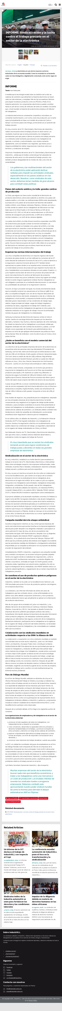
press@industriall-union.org (14, 991)
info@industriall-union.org (14, 989)
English (20, 65)
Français (32, 65)
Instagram (9, 975)
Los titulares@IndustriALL (14, 978)
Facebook (9, 967)
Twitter (8, 970)
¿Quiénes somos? (10, 951)
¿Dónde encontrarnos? (12, 956)
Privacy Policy (33, 1000)
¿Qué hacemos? (10, 954)
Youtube (9, 972)
